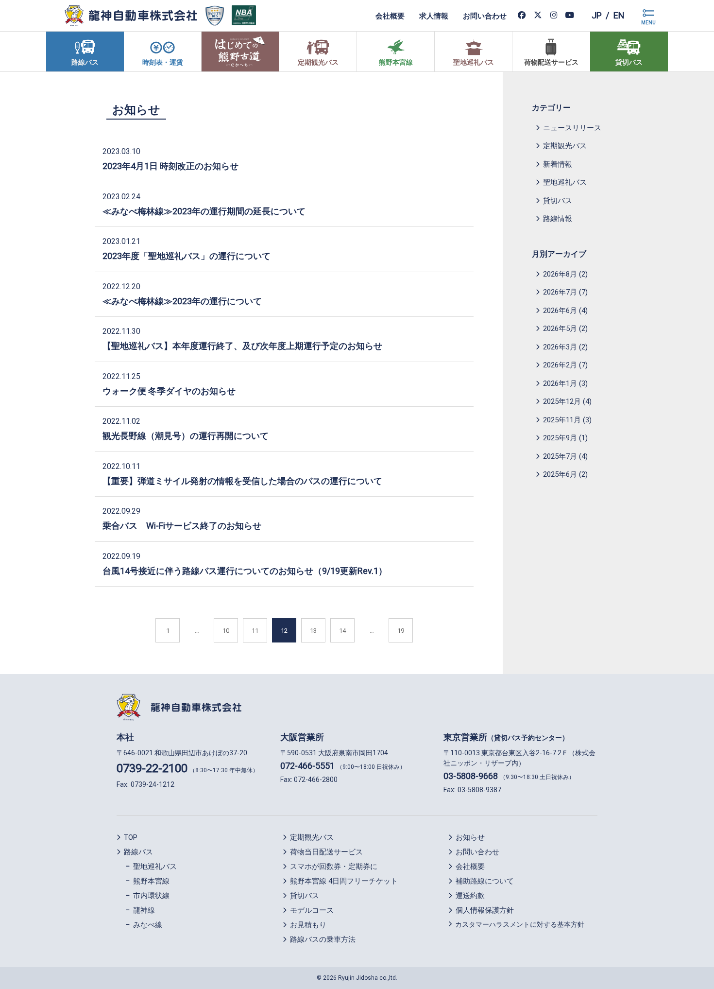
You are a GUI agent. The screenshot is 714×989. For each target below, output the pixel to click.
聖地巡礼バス (565, 182)
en (619, 15)
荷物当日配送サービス (326, 852)
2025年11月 (562, 420)
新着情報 (557, 164)
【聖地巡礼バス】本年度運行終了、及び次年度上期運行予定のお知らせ (242, 346)
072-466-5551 (307, 766)
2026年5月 (560, 328)
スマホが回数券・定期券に (333, 866)
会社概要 (390, 15)
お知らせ (136, 110)
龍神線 (144, 910)
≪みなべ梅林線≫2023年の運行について (182, 301)
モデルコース (312, 910)
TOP (130, 837)
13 (313, 630)
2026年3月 (560, 347)
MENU (648, 22)
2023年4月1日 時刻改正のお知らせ (170, 166)
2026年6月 (560, 310)
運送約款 (470, 895)
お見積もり (308, 924)
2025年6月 (560, 474)
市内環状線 (151, 895)
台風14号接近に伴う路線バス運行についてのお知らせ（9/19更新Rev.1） (244, 571)
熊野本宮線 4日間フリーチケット (344, 881)
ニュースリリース (572, 127)
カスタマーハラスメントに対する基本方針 (519, 924)
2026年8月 (560, 274)
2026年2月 (560, 365)
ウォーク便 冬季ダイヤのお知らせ (169, 391)
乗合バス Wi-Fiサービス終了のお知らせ (181, 526)
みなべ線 (147, 924)
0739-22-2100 (152, 768)
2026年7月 (560, 292)
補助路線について (485, 881)
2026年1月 (560, 383)
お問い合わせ (485, 15)
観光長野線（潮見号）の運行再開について (185, 436)
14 (342, 630)
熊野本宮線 (151, 881)
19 (400, 630)
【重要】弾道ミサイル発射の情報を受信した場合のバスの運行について (242, 481)
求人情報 (433, 15)
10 (225, 630)
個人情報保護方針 (485, 910)
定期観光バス (565, 145)
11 (255, 630)
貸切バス (557, 200)
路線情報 (557, 218)
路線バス (138, 852)
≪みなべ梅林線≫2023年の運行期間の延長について (204, 211)
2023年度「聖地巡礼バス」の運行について (186, 256)
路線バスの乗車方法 (323, 939)
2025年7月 (560, 456)
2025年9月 (560, 438)
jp (597, 15)
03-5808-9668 (470, 776)
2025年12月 (562, 401)
